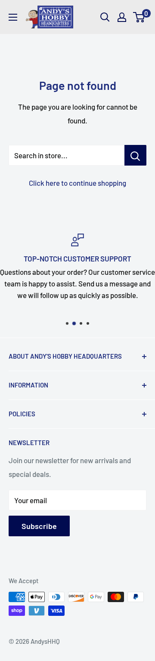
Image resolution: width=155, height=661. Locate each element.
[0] (139, 17)
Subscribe (39, 526)
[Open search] (105, 17)
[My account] (122, 17)
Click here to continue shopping (77, 182)
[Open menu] (13, 17)
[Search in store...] (135, 155)
